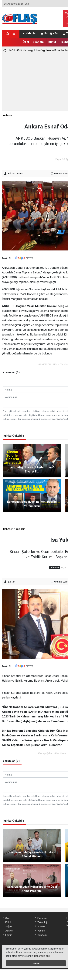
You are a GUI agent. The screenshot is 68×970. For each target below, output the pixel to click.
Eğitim (8, 934)
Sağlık (8, 926)
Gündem (20, 528)
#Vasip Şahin (45, 753)
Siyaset (41, 926)
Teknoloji (42, 922)
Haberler (7, 115)
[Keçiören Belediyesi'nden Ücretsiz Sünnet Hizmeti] (32, 845)
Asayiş (8, 930)
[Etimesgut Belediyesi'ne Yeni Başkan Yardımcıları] (32, 495)
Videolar (31, 33)
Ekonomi (38, 42)
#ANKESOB (44, 364)
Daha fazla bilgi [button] (42, 956)
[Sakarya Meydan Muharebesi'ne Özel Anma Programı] (32, 880)
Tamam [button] (35, 963)
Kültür (52, 42)
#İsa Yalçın (60, 753)
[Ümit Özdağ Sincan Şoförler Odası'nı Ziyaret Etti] (32, 460)
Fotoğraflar (51, 33)
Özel (26, 42)
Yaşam (41, 930)
